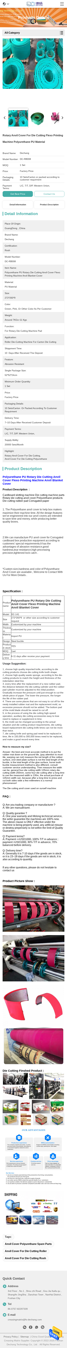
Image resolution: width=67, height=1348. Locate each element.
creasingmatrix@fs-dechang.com (25, 1319)
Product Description (49, 205)
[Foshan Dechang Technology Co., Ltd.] (35, 3)
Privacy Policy (11, 1336)
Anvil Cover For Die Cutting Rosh (25, 1258)
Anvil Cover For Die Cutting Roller (26, 1251)
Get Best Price (17, 194)
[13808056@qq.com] (43, 1328)
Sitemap (24, 1336)
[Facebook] (31, 1328)
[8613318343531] (37, 1328)
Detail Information (18, 205)
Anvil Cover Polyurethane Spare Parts (28, 1244)
